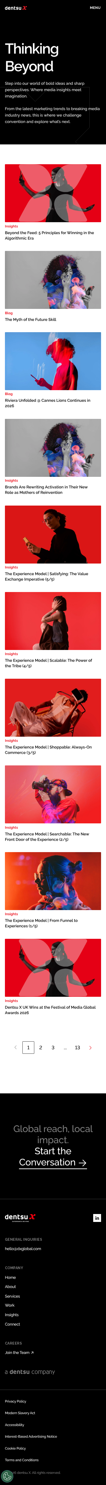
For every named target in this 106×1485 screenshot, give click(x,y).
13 (77, 1048)
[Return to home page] (16, 8)
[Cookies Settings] (7, 1476)
